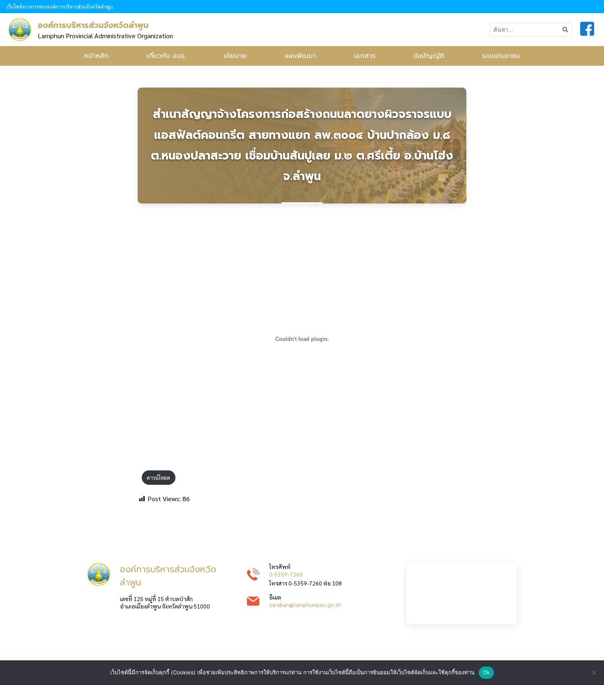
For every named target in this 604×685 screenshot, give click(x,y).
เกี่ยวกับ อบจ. (166, 56)
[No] (594, 673)
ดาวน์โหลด (158, 477)
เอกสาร (364, 56)
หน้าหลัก (96, 56)
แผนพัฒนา (300, 56)
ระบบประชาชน (501, 56)
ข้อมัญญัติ (428, 56)
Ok (486, 672)
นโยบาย (235, 56)
